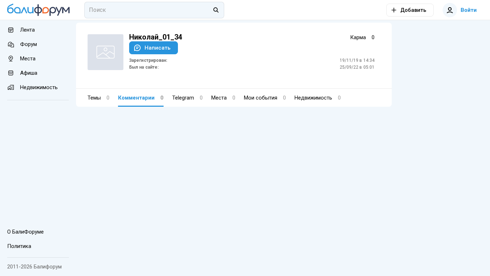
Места (223, 98)
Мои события (265, 98)
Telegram (187, 98)
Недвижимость (318, 98)
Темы (98, 98)
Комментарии (141, 98)
